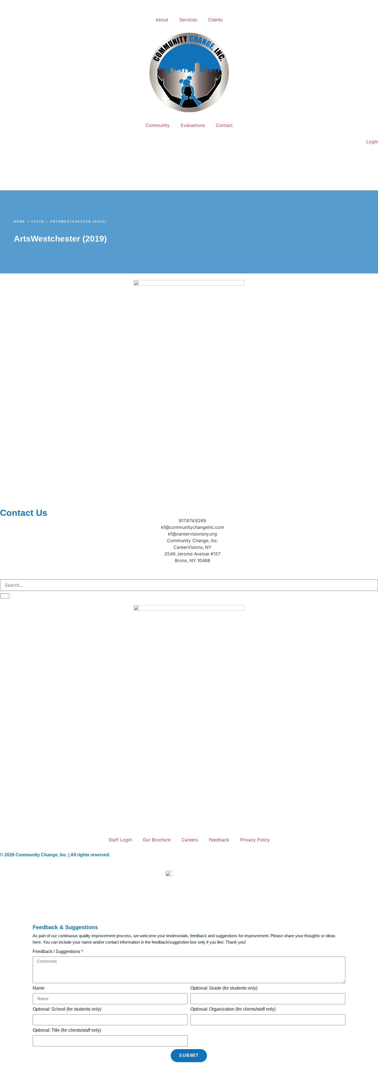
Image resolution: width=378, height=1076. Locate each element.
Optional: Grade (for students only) (223, 988)
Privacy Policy (255, 839)
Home (19, 221)
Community (158, 125)
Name (39, 988)
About (162, 19)
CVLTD (37, 221)
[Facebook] (7, 571)
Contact (224, 125)
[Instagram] (22, 571)
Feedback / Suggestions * (58, 951)
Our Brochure (156, 839)
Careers (190, 839)
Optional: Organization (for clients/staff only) (233, 1009)
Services (188, 19)
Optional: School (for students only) (67, 1009)
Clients (215, 19)
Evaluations (193, 125)
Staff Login (120, 839)
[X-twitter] (37, 571)
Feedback (219, 839)
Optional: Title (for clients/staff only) (67, 1030)
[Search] (4, 595)
